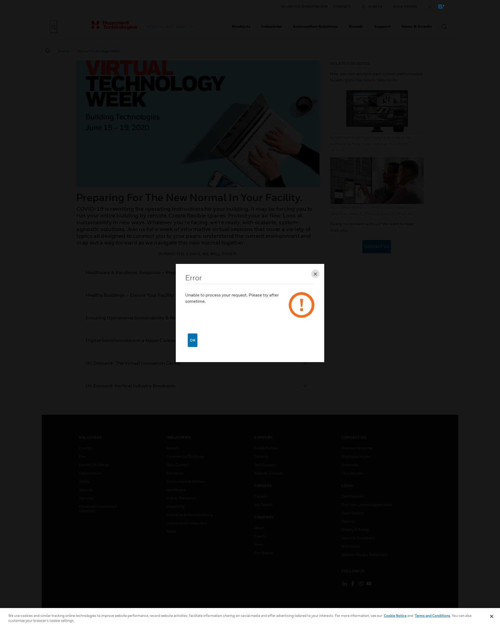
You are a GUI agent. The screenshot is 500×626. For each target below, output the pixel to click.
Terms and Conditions (432, 615)
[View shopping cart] (439, 7)
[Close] (491, 616)
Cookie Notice (395, 615)
